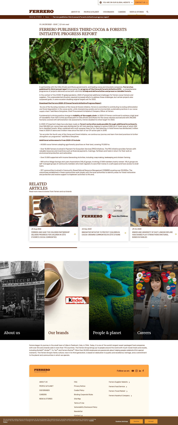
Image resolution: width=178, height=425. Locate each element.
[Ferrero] (41, 11)
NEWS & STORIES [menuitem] (137, 12)
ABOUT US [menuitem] (75, 12)
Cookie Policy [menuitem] (79, 390)
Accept (151, 421)
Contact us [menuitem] (78, 416)
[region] (89, 420)
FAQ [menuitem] (75, 382)
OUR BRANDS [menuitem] (108, 12)
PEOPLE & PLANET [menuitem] (91, 12)
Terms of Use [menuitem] (79, 403)
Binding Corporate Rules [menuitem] (83, 395)
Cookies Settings (122, 421)
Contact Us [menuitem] (140, 2)
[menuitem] (120, 382)
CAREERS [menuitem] (122, 12)
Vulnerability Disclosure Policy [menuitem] (85, 407)
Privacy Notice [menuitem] (79, 386)
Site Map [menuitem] (77, 399)
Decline (136, 421)
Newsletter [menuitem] (78, 411)
